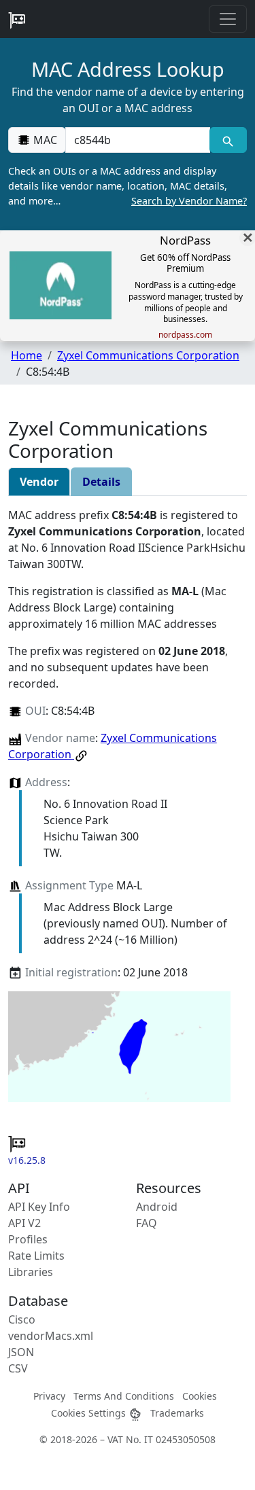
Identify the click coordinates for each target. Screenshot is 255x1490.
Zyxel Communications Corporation (148, 355)
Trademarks (177, 1412)
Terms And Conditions (123, 1395)
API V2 (24, 1223)
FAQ (146, 1223)
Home (26, 355)
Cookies (199, 1395)
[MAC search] (228, 140)
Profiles (28, 1239)
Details (101, 481)
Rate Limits (36, 1255)
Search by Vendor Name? (189, 200)
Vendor (39, 481)
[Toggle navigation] (228, 19)
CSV (18, 1368)
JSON (21, 1352)
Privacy (49, 1395)
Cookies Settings (90, 1412)
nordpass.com (185, 335)
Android (156, 1206)
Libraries (30, 1271)
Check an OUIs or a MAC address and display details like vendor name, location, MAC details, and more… (127, 185)
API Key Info (39, 1206)
